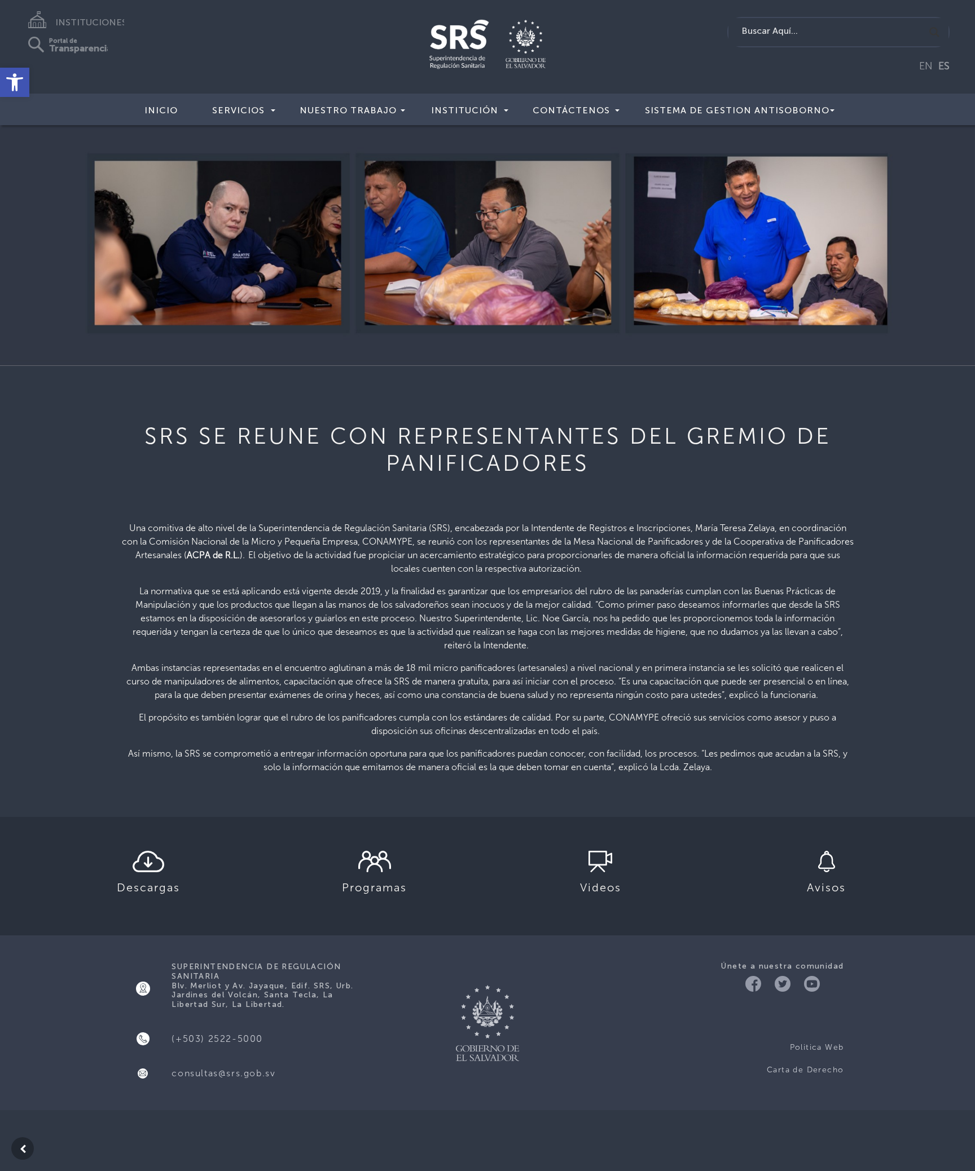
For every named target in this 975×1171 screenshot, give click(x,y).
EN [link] (926, 66)
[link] (14, 82)
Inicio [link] (161, 110)
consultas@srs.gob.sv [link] (223, 1073)
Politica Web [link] (817, 1047)
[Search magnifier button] (934, 32)
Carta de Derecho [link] (805, 1070)
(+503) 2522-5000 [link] (217, 1038)
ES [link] (944, 66)
